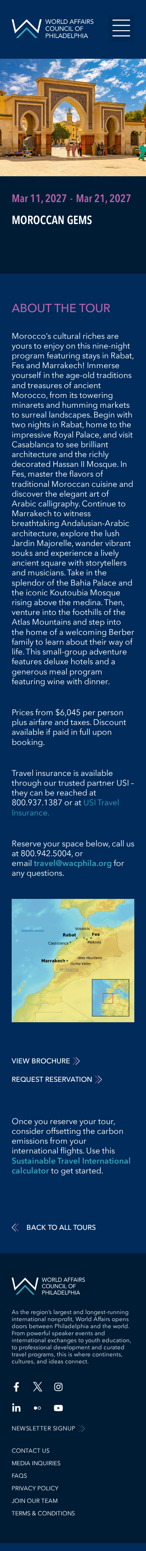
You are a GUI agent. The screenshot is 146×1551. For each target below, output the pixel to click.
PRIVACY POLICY (35, 1488)
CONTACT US (30, 1450)
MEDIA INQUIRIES (36, 1463)
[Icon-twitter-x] (37, 1387)
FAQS (19, 1475)
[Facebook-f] (16, 1387)
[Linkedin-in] (16, 1408)
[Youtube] (58, 1408)
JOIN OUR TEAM (35, 1500)
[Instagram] (58, 1387)
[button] (121, 29)
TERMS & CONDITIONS (43, 1513)
